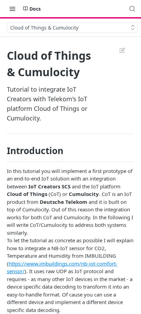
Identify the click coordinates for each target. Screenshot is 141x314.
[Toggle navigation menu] (12, 8)
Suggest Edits (118, 50)
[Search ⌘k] (132, 8)
